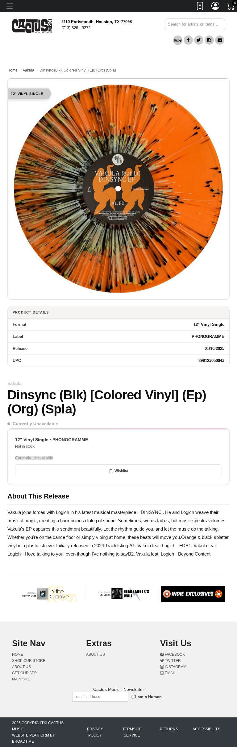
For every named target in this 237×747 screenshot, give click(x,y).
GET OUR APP (24, 673)
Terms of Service (132, 732)
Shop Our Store (28, 661)
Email (170, 673)
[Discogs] (178, 40)
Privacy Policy (95, 732)
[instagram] (209, 40)
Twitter (172, 661)
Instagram (175, 667)
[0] (231, 7)
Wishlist (121, 471)
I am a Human (148, 697)
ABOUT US (23, 667)
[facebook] (188, 40)
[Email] (219, 40)
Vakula (28, 70)
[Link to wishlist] (200, 7)
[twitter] (198, 40)
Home (12, 70)
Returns (169, 729)
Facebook (174, 654)
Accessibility (206, 729)
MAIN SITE (21, 679)
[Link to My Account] (215, 7)
